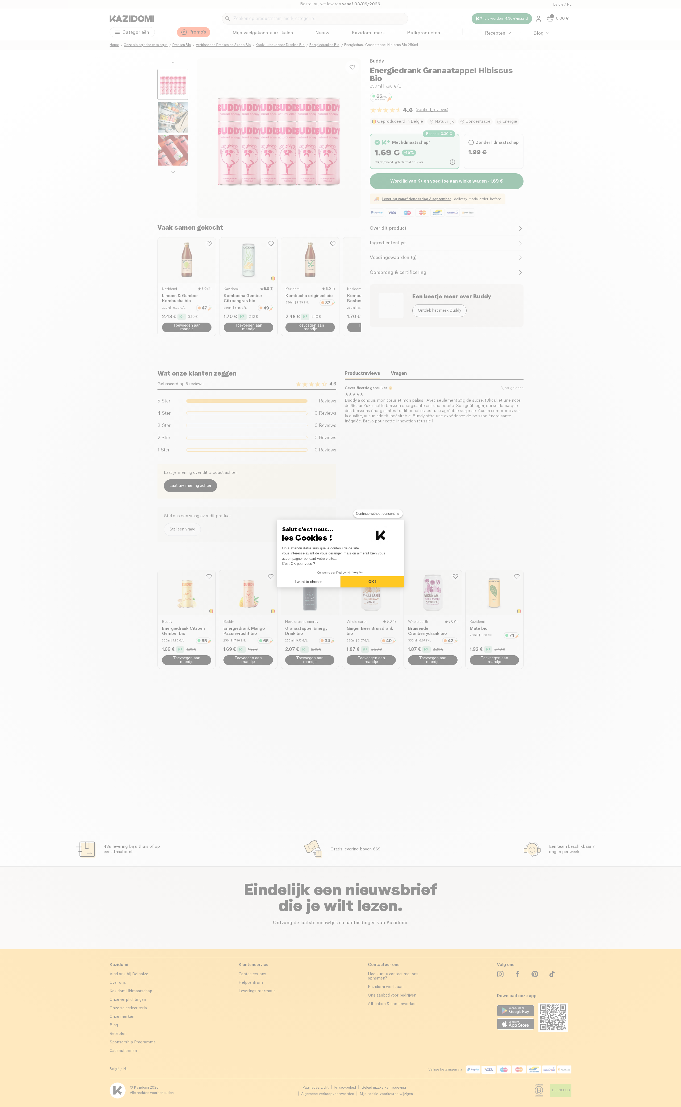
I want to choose (308, 581)
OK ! (372, 581)
